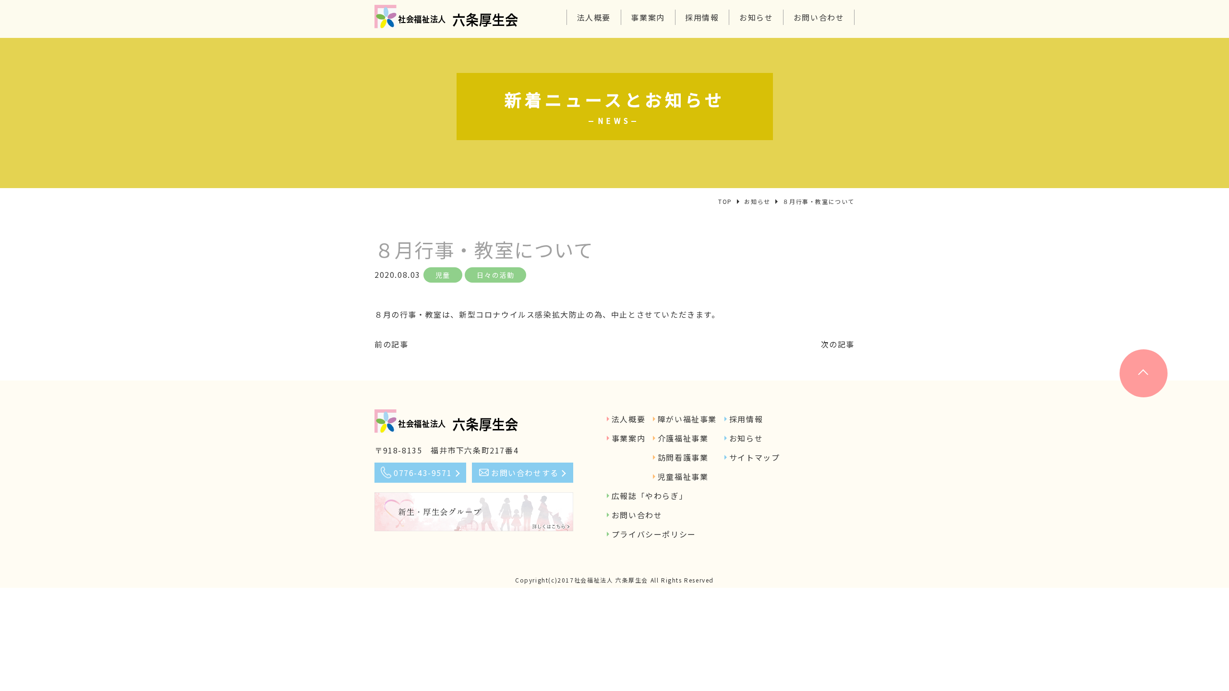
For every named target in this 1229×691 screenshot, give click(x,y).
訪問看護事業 (683, 457)
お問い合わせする (525, 472)
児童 (442, 275)
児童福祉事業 (683, 476)
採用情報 (702, 17)
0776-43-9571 (423, 472)
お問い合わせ (819, 17)
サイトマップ (754, 457)
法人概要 (594, 17)
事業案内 (647, 17)
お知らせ (756, 17)
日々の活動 (495, 275)
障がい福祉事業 (687, 419)
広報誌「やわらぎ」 (649, 495)
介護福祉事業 (683, 438)
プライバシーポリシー (654, 534)
